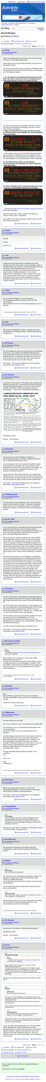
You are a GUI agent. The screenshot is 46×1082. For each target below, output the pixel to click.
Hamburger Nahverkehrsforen (18, 23)
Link (4, 755)
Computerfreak (10, 806)
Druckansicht (24, 1056)
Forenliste (6, 41)
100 (21, 43)
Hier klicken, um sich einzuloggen (13, 1069)
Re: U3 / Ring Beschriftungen (10, 232)
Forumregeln (35, 1076)
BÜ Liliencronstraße (12, 641)
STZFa (7, 290)
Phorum (13, 1079)
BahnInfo (38, 1079)
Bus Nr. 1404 (9, 519)
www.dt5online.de (18, 365)
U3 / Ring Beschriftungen (9, 52)
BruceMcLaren (10, 839)
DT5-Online (9, 343)
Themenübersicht (19, 41)
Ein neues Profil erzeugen (37, 1)
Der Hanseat (9, 375)
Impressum (10, 1076)
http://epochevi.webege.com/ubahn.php (27, 209)
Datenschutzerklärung (22, 1076)
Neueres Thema (8, 1052)
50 (18, 43)
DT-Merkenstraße (11, 494)
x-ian (6, 255)
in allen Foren (27, 43)
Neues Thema (32, 41)
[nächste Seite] (44, 46)
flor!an (16, 36)
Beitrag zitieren (37, 223)
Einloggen (23, 1)
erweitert (42, 30)
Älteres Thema (21, 1052)
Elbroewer (9, 686)
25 (15, 43)
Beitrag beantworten (23, 223)
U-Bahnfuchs (9, 712)
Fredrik (7, 230)
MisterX (8, 861)
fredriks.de (6, 245)
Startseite (4, 23)
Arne (6, 322)
